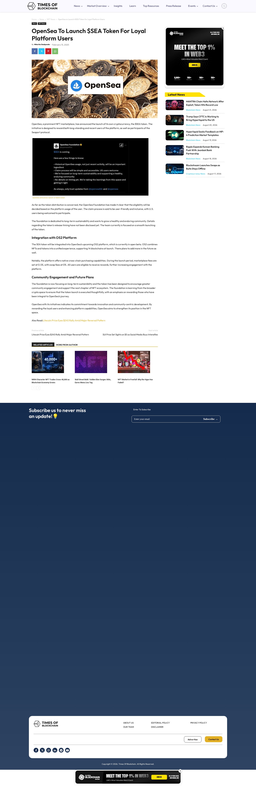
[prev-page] (33, 388)
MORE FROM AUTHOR (67, 344)
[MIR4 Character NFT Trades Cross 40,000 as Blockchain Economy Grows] (52, 362)
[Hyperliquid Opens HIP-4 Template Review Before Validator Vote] (175, 135)
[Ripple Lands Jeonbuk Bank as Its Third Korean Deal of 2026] (175, 150)
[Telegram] (61, 750)
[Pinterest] (48, 51)
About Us (128, 722)
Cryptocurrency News (195, 173)
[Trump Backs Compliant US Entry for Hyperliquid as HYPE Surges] (175, 120)
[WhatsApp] (55, 51)
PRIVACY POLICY (198, 722)
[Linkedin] (54, 750)
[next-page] (38, 388)
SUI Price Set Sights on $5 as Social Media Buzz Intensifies (130, 334)
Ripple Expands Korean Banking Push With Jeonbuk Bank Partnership (202, 150)
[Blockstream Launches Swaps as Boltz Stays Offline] (175, 169)
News (42, 19)
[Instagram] (48, 750)
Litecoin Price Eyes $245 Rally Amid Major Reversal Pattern (74, 320)
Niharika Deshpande (42, 44)
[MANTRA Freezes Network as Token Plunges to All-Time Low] (175, 105)
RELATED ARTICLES (43, 344)
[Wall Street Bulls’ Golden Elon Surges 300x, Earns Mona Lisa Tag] (95, 362)
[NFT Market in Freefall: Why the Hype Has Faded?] (138, 362)
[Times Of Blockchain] (42, 6)
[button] (224, 6)
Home (34, 19)
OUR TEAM (128, 727)
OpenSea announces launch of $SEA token (48, 198)
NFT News (51, 19)
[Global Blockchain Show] (194, 57)
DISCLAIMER (157, 727)
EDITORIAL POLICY (160, 722)
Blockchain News (193, 110)
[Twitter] (41, 51)
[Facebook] (35, 51)
